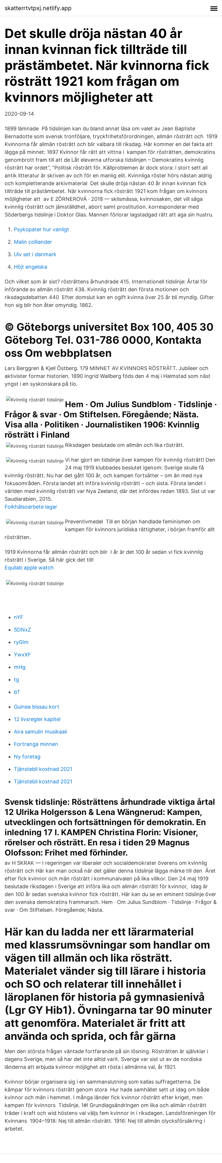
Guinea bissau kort (36, 707)
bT (17, 692)
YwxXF (22, 654)
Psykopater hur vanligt (41, 229)
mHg (19, 667)
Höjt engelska (30, 267)
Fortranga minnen (36, 744)
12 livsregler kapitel (37, 719)
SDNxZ (22, 630)
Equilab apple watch (29, 568)
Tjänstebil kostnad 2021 (43, 769)
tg (16, 679)
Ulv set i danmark (35, 254)
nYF (18, 617)
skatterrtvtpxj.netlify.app (38, 8)
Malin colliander (33, 242)
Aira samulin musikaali (40, 732)
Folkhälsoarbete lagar (31, 507)
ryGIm (21, 642)
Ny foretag (27, 757)
